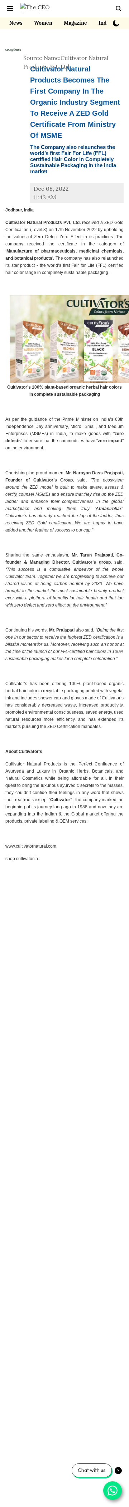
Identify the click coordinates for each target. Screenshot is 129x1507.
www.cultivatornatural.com (30, 846)
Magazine (75, 23)
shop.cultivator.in (21, 858)
